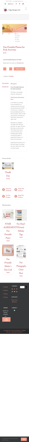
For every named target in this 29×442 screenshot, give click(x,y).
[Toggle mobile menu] (26, 8)
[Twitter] (12, 291)
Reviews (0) (5, 87)
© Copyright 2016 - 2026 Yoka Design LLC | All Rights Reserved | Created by (14, 331)
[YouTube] (14, 291)
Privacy (6, 297)
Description (5, 83)
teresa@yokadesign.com (18, 1)
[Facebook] (14, 289)
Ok (24, 439)
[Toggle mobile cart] (26, 9)
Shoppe (5, 287)
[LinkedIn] (16, 291)
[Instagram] (12, 289)
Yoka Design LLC (19, 332)
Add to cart (19, 69)
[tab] (5, 83)
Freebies (11, 76)
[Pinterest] (16, 289)
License (6, 294)
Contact (5, 290)
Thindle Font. (20, 63)
